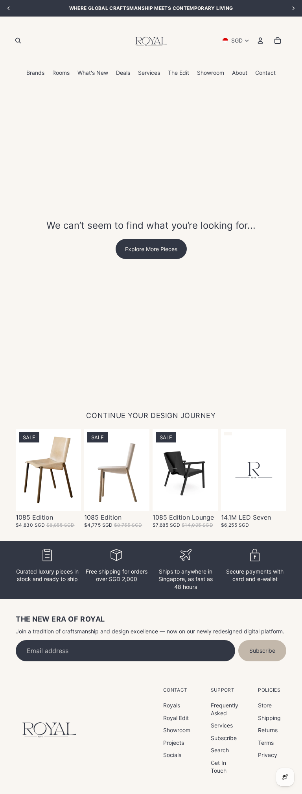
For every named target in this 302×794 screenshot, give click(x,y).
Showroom (176, 730)
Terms (266, 742)
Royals (171, 705)
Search (220, 750)
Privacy (267, 754)
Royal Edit (176, 717)
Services (222, 725)
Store (265, 705)
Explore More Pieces (151, 249)
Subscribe (262, 650)
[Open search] (18, 40)
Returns (268, 730)
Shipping (269, 717)
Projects (173, 742)
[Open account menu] (260, 40)
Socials (172, 754)
